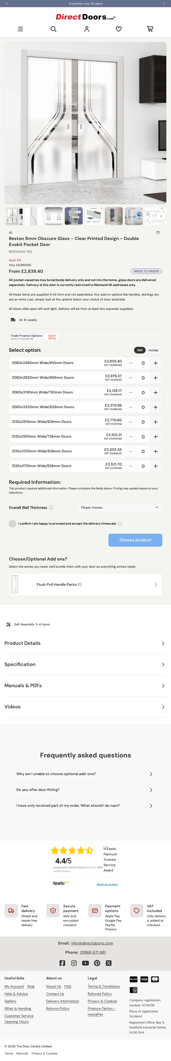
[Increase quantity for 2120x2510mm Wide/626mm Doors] (155, 422)
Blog (31, 986)
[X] (109, 963)
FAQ (67, 986)
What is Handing (17, 1008)
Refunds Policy (100, 993)
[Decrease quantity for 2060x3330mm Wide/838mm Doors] (130, 407)
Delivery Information (62, 1001)
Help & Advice (16, 993)
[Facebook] (62, 963)
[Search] (53, 29)
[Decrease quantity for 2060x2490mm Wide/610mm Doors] (130, 363)
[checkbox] (12, 523)
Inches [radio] (153, 350)
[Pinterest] (97, 963)
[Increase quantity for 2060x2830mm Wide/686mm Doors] (155, 378)
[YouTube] (85, 963)
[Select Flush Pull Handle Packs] (155, 584)
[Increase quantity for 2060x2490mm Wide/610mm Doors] (155, 363)
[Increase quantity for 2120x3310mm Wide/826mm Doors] (155, 451)
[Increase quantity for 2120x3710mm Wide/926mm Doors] (155, 466)
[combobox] (120, 508)
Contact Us (55, 993)
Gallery (10, 1001)
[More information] (51, 507)
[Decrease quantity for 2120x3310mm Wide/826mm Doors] (130, 451)
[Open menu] (20, 29)
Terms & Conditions (104, 986)
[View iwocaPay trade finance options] (85, 337)
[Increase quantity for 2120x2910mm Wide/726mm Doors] (155, 437)
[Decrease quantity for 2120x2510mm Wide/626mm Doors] (130, 422)
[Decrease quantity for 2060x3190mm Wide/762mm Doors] (130, 393)
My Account (14, 986)
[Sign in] (87, 29)
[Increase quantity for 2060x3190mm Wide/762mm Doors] (155, 393)
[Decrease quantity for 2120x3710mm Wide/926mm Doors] (130, 466)
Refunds (22, 1053)
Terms (8, 1053)
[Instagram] (74, 963)
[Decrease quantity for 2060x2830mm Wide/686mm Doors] (130, 378)
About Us (53, 986)
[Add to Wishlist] (158, 233)
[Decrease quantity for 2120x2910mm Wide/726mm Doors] (130, 437)
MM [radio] (139, 350)
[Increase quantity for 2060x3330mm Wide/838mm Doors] (155, 407)
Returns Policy (57, 1008)
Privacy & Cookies (102, 1001)
